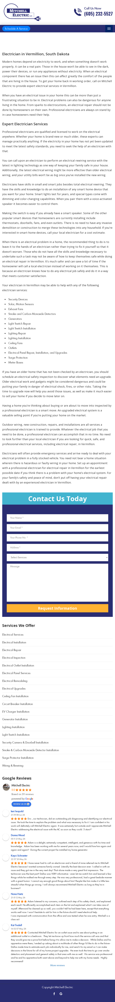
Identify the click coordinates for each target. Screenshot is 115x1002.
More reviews (57, 965)
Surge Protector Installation (18, 758)
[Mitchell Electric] (22, 12)
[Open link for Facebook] (54, 993)
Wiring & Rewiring (12, 765)
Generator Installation (15, 719)
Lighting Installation (13, 727)
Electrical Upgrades (13, 688)
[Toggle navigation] (109, 28)
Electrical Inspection (13, 657)
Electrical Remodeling (14, 681)
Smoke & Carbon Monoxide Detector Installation (30, 750)
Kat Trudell (16, 925)
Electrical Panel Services (16, 673)
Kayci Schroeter (19, 855)
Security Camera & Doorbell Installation (25, 742)
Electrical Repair (11, 650)
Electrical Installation (14, 642)
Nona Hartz (17, 894)
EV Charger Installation (15, 711)
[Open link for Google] (61, 993)
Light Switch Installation (15, 734)
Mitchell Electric (21, 785)
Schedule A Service (16, 28)
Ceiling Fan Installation (15, 696)
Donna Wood (18, 835)
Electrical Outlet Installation (18, 665)
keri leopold (17, 811)
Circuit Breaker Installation (17, 704)
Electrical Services (12, 634)
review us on (19, 803)
